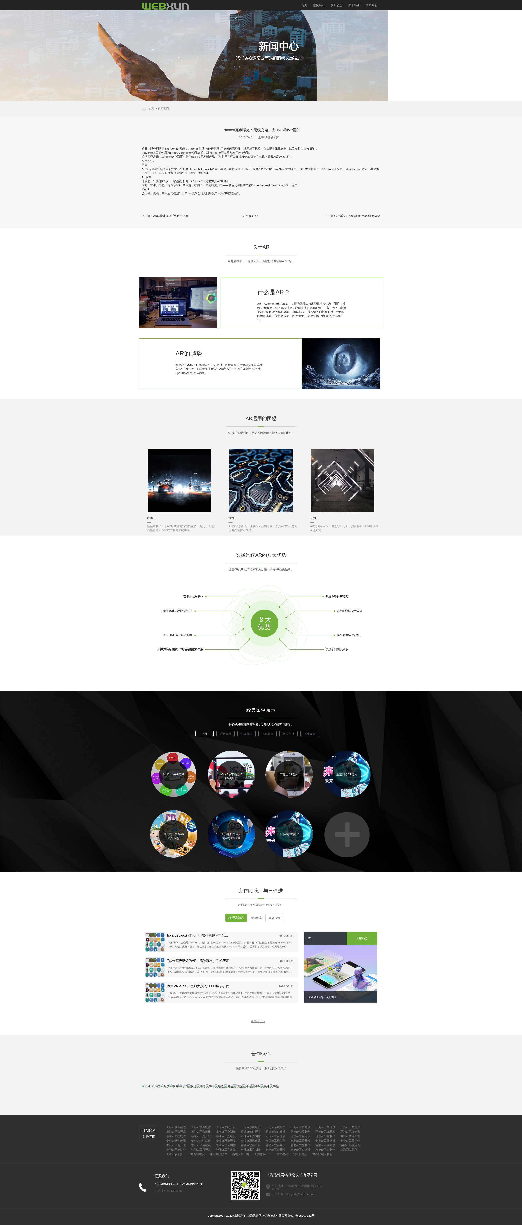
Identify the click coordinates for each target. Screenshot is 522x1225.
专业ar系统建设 (251, 1140)
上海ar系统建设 (251, 1127)
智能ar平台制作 (325, 1149)
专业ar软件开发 (350, 1136)
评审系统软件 (218, 1154)
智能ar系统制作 (176, 1149)
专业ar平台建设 (201, 1145)
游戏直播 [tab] (309, 733)
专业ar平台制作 (226, 1145)
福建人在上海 (240, 1154)
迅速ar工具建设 (226, 1136)
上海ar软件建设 (176, 1127)
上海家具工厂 (262, 1154)
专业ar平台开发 (176, 1145)
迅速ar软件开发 (251, 1131)
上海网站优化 (348, 1149)
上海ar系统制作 (275, 1127)
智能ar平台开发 (275, 1149)
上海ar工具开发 (300, 1127)
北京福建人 (300, 1154)
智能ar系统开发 (325, 1145)
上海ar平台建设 (201, 1131)
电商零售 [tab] (246, 733)
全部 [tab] (204, 733)
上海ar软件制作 (201, 1127)
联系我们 (371, 5)
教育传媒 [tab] (288, 733)
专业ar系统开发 (226, 1140)
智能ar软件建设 (275, 1145)
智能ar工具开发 (201, 1149)
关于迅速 (354, 5)
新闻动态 (336, 5)
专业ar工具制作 (350, 1140)
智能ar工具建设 (226, 1149)
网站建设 (282, 1154)
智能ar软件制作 (300, 1145)
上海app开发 (174, 1154)
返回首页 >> (250, 215)
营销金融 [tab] (225, 733)
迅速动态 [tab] (256, 918)
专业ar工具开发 (300, 1140)
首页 (304, 5)
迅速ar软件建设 (275, 1131)
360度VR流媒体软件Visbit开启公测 (358, 215)
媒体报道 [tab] (274, 918)
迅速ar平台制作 (325, 1136)
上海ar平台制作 (226, 1131)
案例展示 (319, 5)
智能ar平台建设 (300, 1149)
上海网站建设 (196, 1154)
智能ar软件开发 (251, 1145)
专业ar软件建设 (176, 1140)
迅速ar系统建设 (350, 1131)
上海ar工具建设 (325, 1127)
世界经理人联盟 (322, 1154)
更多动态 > (258, 1021)
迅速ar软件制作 (300, 1131)
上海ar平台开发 (176, 1131)
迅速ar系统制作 (176, 1136)
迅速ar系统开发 (325, 1131)
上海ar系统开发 (226, 1127)
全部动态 (362, 938)
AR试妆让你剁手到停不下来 (170, 215)
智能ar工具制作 (251, 1149)
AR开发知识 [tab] (236, 917)
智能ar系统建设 (350, 1145)
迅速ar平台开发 (275, 1136)
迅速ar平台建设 (300, 1136)
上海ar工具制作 (350, 1127)
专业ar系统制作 (275, 1140)
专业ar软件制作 (201, 1140)
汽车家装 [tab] (267, 733)
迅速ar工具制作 (251, 1136)
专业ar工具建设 (325, 1140)
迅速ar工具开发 (201, 1136)
